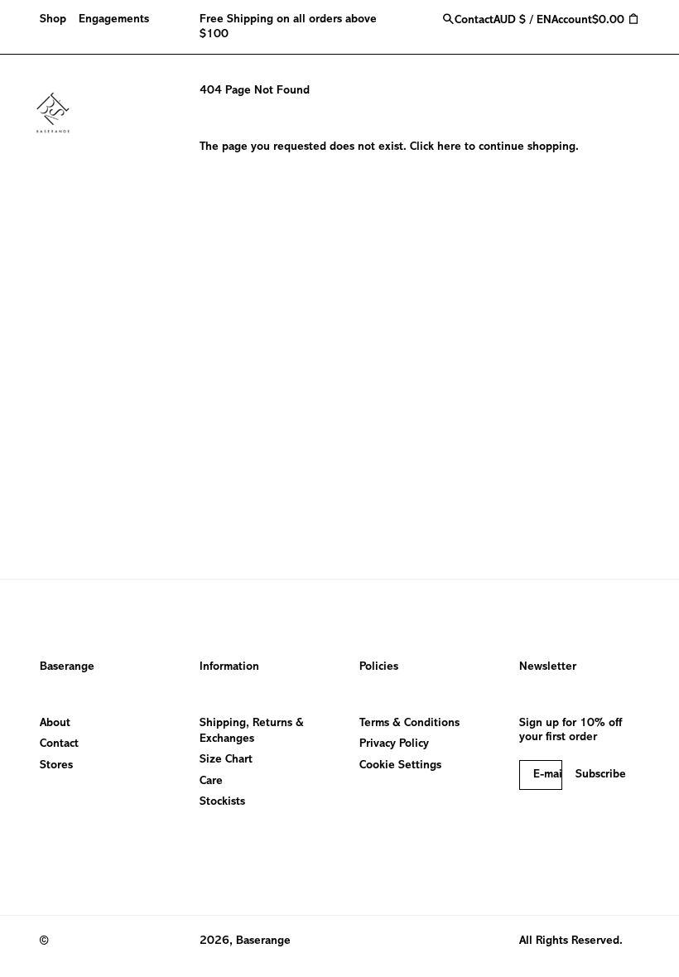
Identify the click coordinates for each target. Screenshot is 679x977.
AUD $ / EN (522, 20)
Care (211, 781)
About (55, 723)
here (449, 147)
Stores (56, 765)
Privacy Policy (394, 744)
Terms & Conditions (409, 723)
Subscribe (600, 774)
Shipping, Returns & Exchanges (252, 731)
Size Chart (226, 759)
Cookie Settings (400, 765)
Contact (59, 744)
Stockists (222, 802)
